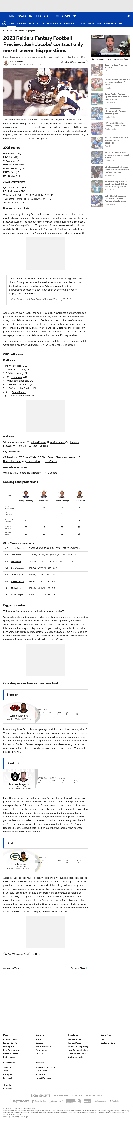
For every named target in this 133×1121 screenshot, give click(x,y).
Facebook (7, 1078)
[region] (110, 46)
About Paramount (44, 1046)
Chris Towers (17, 62)
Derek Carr (38, 119)
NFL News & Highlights (25, 31)
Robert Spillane (40, 445)
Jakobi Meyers (38, 442)
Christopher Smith (20, 388)
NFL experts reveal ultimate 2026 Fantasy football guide (115, 111)
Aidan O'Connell (19, 384)
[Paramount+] (56, 1100)
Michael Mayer (17, 369)
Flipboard (7, 1088)
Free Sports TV (10, 1046)
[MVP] (87, 1100)
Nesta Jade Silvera (20, 395)
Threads (7, 1085)
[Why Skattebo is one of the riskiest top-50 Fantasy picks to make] (97, 201)
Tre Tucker (16, 377)
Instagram (7, 1074)
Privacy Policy (74, 1043)
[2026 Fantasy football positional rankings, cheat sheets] (97, 157)
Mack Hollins (33, 461)
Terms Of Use (74, 1039)
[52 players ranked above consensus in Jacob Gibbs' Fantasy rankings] (97, 172)
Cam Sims (22, 445)
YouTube (7, 1067)
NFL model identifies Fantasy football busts (115, 124)
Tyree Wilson (14, 365)
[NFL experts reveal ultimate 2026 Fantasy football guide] (97, 113)
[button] (5, 16)
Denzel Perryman (12, 461)
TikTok (6, 1071)
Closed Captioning (77, 1051)
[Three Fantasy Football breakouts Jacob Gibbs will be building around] (97, 186)
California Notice (76, 1054)
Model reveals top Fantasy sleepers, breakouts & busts (117, 82)
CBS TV (39, 1053)
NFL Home (7, 31)
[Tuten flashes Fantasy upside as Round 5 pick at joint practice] (97, 99)
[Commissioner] (73, 1100)
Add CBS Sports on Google (75, 62)
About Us (40, 1039)
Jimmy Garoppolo (22, 123)
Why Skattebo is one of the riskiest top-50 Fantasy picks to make (116, 198)
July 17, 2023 (64, 299)
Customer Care (108, 1043)
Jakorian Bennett (20, 380)
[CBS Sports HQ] (61, 1095)
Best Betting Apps (11, 1050)
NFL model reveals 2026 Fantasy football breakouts (116, 140)
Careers (39, 1043)
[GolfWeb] (115, 1101)
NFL (17, 327)
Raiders (11, 119)
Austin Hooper (57, 442)
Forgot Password (43, 1078)
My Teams (40, 1074)
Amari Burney (19, 392)
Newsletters (41, 1071)
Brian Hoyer (78, 635)
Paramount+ (41, 1050)
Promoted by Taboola (78, 968)
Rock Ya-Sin (51, 461)
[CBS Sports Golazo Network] (87, 1095)
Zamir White (16, 561)
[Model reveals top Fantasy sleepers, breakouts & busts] (97, 84)
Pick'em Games (10, 1039)
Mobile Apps (9, 1057)
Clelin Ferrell (48, 457)
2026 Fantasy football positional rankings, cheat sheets (117, 155)
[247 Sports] (20, 1100)
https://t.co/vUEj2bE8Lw (22, 293)
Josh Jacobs (30, 134)
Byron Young (16, 373)
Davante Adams (16, 195)
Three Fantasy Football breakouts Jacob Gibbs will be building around (116, 184)
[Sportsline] (39, 1101)
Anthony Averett (68, 457)
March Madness (10, 1053)
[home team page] (15, 708)
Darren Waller (30, 457)
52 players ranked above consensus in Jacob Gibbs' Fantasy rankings (117, 169)
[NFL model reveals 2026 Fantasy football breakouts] (97, 143)
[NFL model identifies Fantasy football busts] (97, 128)
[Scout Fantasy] (101, 1101)
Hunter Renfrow (17, 581)
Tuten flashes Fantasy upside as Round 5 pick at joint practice (117, 96)
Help (103, 1039)
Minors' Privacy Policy (78, 1046)
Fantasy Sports (10, 1043)
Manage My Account (45, 1067)
